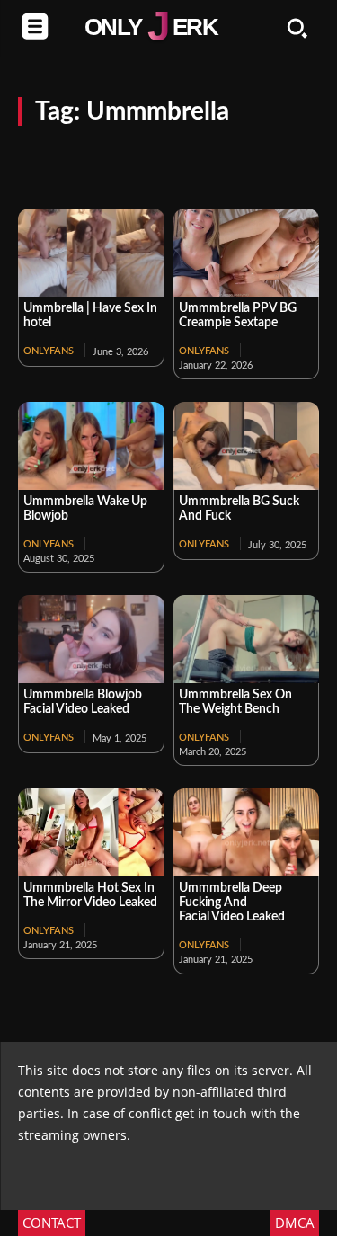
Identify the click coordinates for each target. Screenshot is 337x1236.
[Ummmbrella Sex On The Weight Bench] (246, 639)
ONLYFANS (48, 351)
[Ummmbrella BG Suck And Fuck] (246, 446)
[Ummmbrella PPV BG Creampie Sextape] (246, 253)
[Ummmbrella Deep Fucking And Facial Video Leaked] (246, 832)
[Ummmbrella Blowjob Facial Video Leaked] (91, 639)
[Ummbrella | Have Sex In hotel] (91, 253)
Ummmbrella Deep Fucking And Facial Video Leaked (232, 902)
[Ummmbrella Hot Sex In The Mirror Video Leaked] (91, 832)
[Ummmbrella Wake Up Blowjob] (91, 446)
